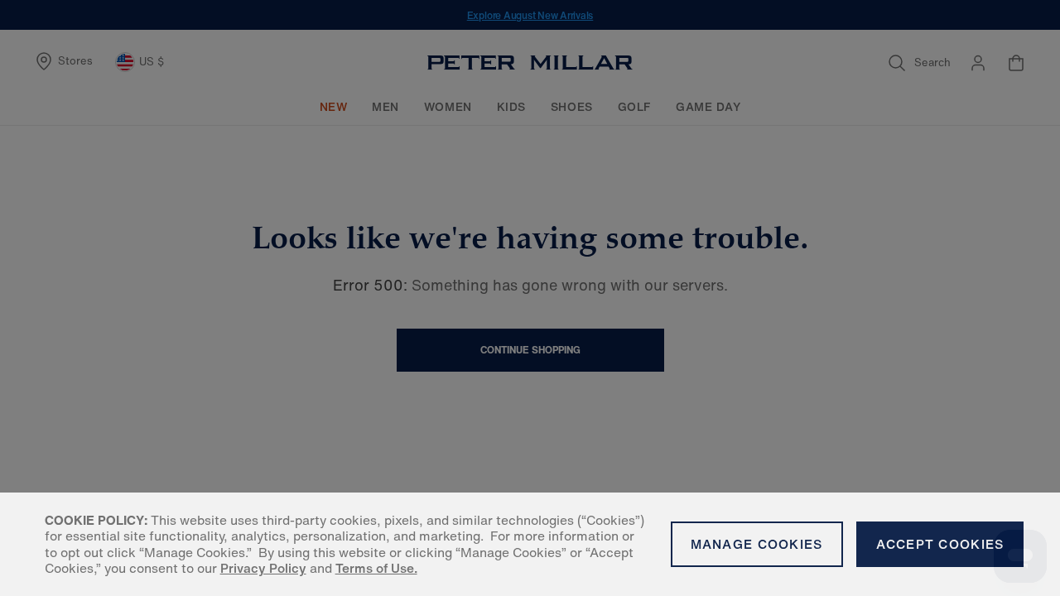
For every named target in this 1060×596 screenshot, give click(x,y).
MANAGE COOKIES (757, 544)
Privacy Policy (263, 568)
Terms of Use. (376, 568)
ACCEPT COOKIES (940, 544)
